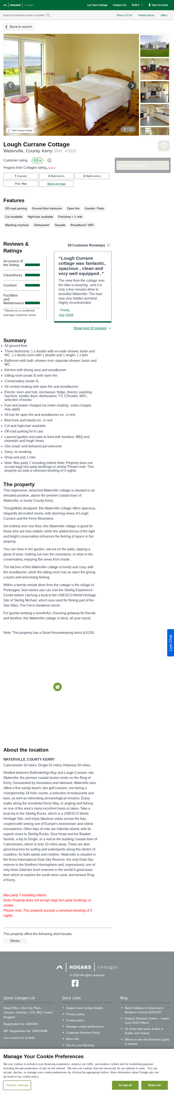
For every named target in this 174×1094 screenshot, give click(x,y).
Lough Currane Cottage (36, 144)
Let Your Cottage (97, 5)
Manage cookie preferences (85, 1026)
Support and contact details (84, 1008)
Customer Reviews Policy (83, 1032)
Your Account (159, 5)
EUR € (136, 5)
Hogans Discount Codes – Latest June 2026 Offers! (147, 1020)
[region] (87, 1071)
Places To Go (124, 15)
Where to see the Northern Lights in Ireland (147, 1041)
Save (164, 145)
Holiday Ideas (146, 15)
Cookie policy (75, 1020)
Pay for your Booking (80, 1045)
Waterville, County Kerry (39, 150)
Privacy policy (75, 1014)
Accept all (125, 1085)
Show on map (56, 183)
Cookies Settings (17, 1085)
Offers (164, 15)
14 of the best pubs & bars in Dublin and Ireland (144, 1031)
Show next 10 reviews (90, 328)
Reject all (154, 1085)
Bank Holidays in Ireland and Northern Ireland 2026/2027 (144, 1010)
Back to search (21, 27)
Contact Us (119, 5)
